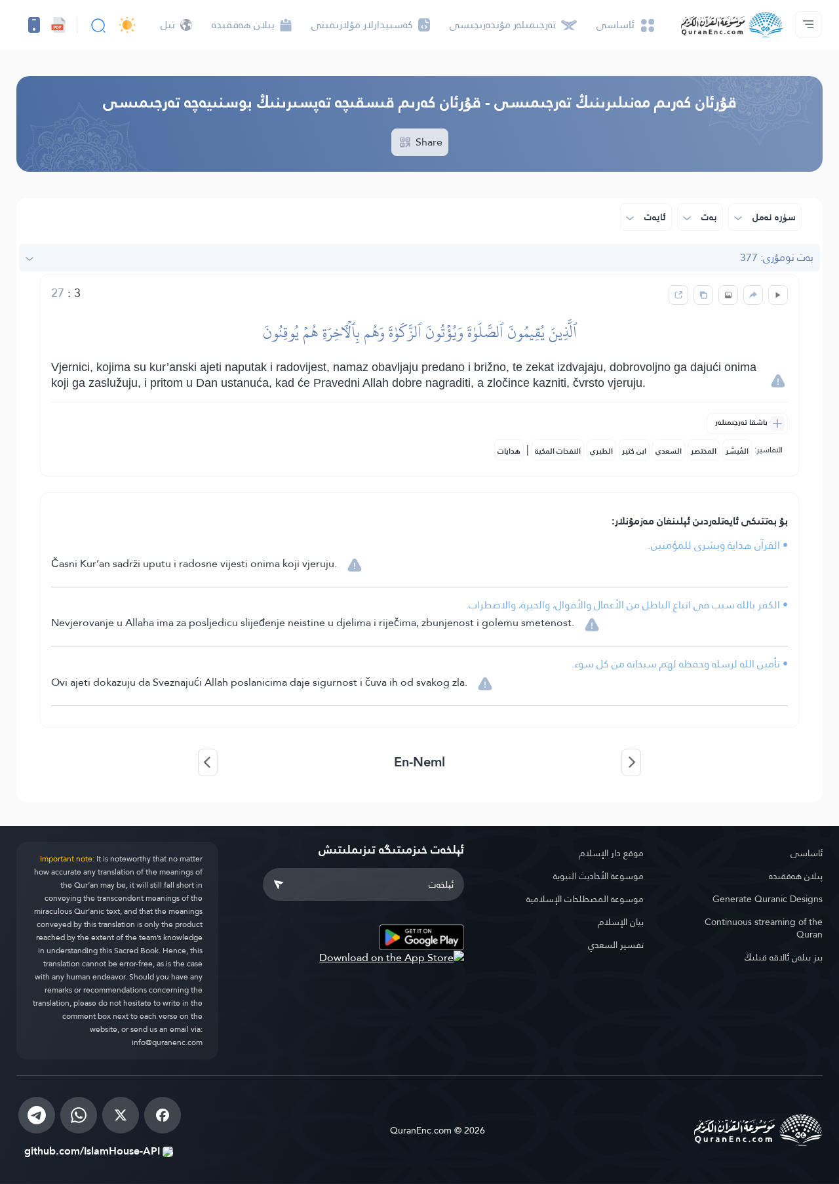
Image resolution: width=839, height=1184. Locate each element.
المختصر (703, 451)
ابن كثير (634, 451)
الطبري (601, 451)
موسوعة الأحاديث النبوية (598, 875)
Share (427, 141)
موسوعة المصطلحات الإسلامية (585, 898)
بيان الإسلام (621, 921)
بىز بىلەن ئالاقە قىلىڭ (783, 957)
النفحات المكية (558, 451)
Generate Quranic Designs (767, 898)
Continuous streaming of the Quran (764, 928)
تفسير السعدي (616, 944)
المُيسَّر (737, 451)
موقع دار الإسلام (611, 852)
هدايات (509, 451)
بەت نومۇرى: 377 (776, 257)
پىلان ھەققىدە (796, 875)
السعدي (668, 451)
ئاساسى (806, 852)
